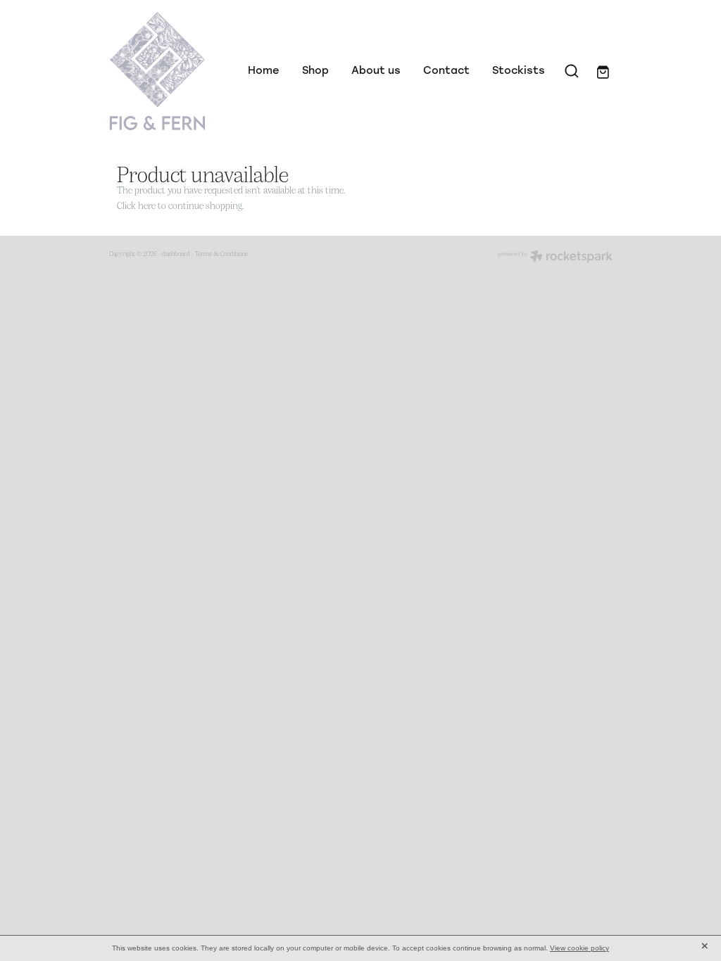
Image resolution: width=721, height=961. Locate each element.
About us (376, 70)
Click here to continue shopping (179, 205)
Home (264, 70)
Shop (315, 70)
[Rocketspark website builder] (555, 257)
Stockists (518, 70)
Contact (446, 70)
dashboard (176, 253)
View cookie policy (579, 948)
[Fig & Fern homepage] (159, 71)
